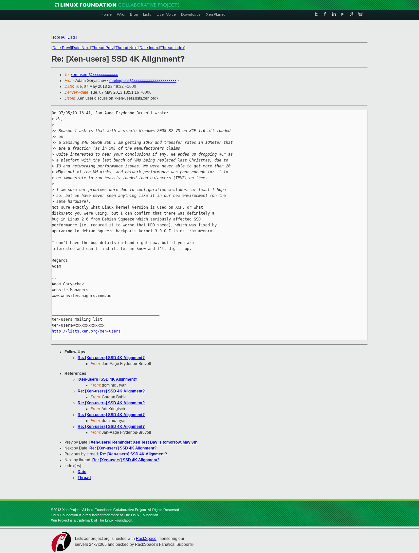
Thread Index (172, 48)
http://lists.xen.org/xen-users (86, 331)
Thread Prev (103, 48)
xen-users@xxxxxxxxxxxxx (94, 74)
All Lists (69, 37)
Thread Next (126, 48)
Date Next (81, 48)
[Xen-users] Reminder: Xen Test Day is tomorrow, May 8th (143, 442)
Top (55, 37)
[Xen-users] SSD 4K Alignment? (107, 379)
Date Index (149, 48)
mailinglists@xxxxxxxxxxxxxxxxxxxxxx (142, 80)
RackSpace (146, 538)
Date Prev (61, 48)
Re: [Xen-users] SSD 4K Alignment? (111, 357)
